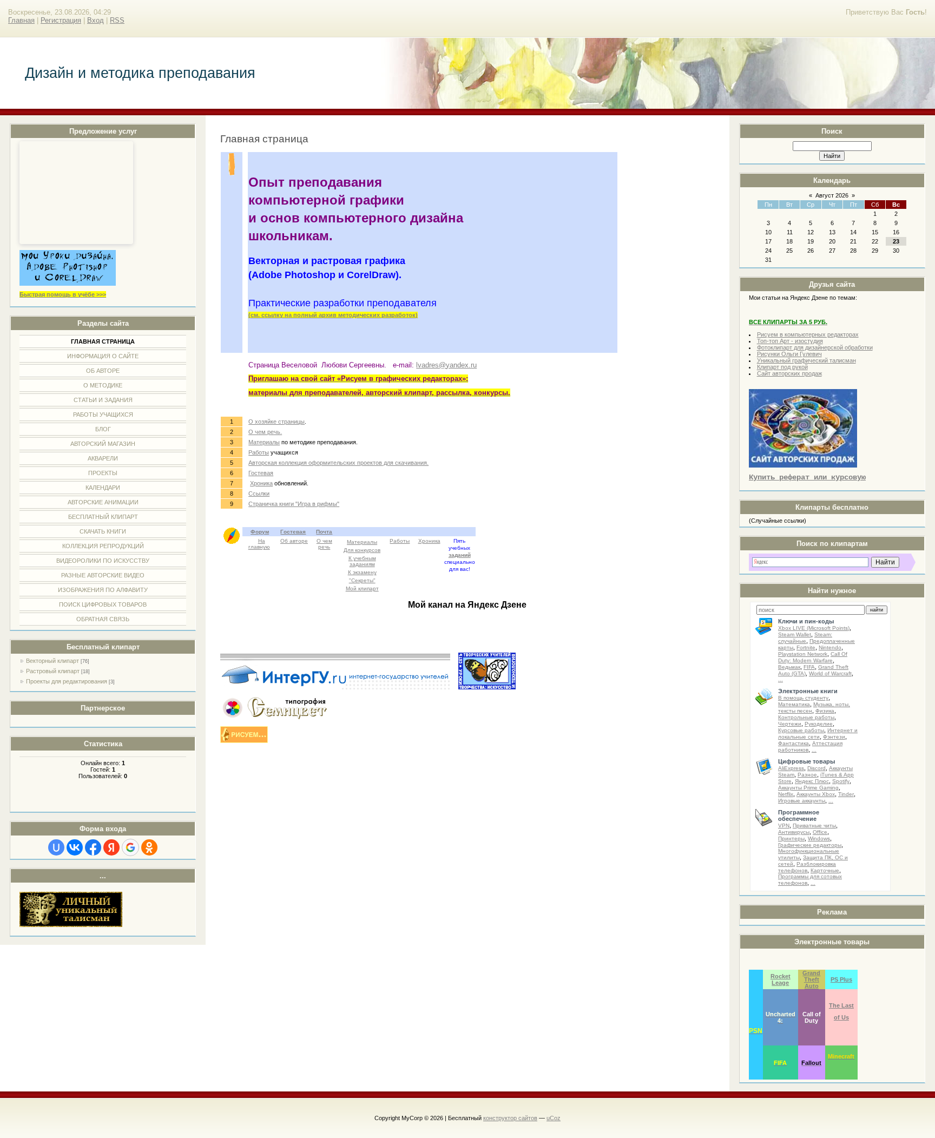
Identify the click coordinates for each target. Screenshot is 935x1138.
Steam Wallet (794, 634)
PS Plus (841, 979)
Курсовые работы (801, 730)
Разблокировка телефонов (807, 867)
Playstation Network (802, 654)
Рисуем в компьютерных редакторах (808, 334)
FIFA (809, 667)
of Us (841, 1017)
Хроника (261, 483)
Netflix (785, 794)
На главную (259, 544)
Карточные (825, 870)
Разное (807, 775)
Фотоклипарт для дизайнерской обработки (815, 347)
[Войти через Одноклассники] (149, 847)
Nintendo (830, 647)
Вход (95, 20)
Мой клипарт (362, 588)
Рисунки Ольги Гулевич (789, 354)
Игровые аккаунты (801, 801)
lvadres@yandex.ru (446, 365)
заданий (460, 555)
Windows (819, 838)
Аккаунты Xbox (815, 794)
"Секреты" (362, 580)
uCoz (553, 1118)
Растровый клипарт (53, 671)
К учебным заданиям (362, 561)
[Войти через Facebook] (93, 847)
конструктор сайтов (510, 1118)
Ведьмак (789, 667)
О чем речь (324, 544)
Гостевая (260, 473)
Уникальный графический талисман (806, 360)
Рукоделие (819, 724)
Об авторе (294, 541)
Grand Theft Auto (811, 979)
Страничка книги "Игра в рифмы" (293, 504)
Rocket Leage (781, 979)
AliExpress (791, 768)
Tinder (846, 794)
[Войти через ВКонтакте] (75, 847)
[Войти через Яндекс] (111, 847)
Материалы (264, 442)
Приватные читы (814, 825)
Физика (824, 711)
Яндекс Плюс (812, 781)
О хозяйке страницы (276, 421)
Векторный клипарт (52, 660)
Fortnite (805, 647)
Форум (260, 532)
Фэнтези (834, 737)
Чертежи (789, 724)
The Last (841, 1005)
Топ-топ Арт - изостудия (790, 341)
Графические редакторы (809, 845)
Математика (794, 704)
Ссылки (258, 493)
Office (820, 832)
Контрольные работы (806, 717)
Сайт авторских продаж (789, 373)
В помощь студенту (803, 698)
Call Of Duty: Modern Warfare (812, 657)
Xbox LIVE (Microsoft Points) (814, 628)
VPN (783, 825)
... (780, 679)
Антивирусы (793, 832)
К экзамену (362, 572)
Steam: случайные (805, 638)
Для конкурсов (362, 550)
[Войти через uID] (56, 847)
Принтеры (791, 838)
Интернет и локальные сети (818, 733)
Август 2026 (831, 195)
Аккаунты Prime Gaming (808, 788)
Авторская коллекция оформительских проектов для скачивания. (338, 462)
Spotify (841, 781)
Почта (324, 532)
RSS (117, 20)
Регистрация (61, 20)
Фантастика (793, 743)
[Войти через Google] (130, 847)
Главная (21, 20)
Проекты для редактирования (66, 681)
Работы (258, 452)
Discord (816, 768)
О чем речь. (265, 432)
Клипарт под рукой (782, 367)
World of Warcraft (830, 673)
